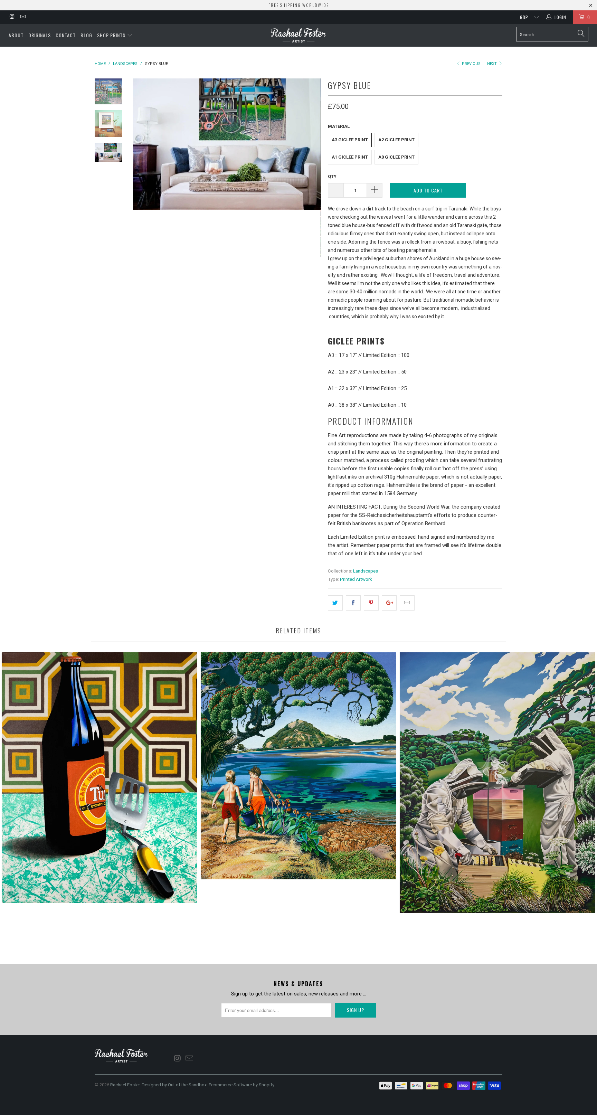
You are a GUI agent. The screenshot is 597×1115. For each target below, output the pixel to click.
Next (492, 64)
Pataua (298, 765)
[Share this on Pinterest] (371, 603)
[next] (311, 172)
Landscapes (365, 571)
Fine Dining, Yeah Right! (99, 777)
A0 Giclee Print (396, 157)
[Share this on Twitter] (335, 603)
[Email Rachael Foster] (22, 17)
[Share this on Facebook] (353, 603)
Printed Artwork (356, 579)
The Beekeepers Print (497, 782)
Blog (86, 35)
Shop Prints (112, 35)
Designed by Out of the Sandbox (174, 1084)
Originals (39, 35)
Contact (66, 35)
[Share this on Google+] (389, 603)
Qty (332, 176)
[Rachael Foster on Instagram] (12, 17)
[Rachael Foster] (298, 35)
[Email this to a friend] (407, 603)
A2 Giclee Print (396, 139)
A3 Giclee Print (350, 139)
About (16, 35)
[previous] (143, 172)
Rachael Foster (125, 1084)
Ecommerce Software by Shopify (241, 1084)
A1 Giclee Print (350, 157)
